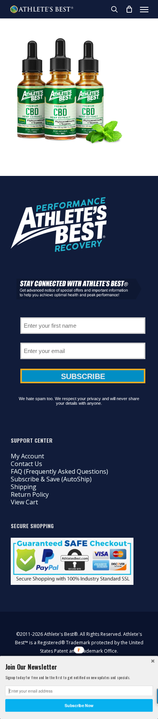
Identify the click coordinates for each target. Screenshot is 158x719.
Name (82, 314)
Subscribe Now (79, 705)
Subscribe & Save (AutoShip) (51, 479)
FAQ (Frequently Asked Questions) (59, 471)
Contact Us (26, 464)
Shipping (23, 487)
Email (82, 340)
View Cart (24, 502)
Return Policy (30, 494)
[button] (144, 9)
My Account (27, 456)
